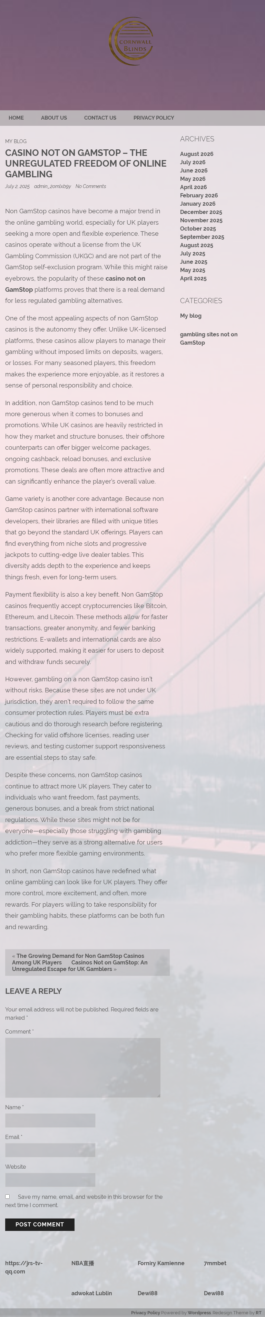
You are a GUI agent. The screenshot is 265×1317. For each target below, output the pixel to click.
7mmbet (215, 1263)
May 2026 (193, 179)
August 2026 (197, 154)
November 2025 (201, 220)
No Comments (91, 186)
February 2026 (199, 195)
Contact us (100, 118)
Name (14, 1107)
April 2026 (193, 187)
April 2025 (193, 278)
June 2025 (193, 262)
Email (13, 1137)
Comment (19, 1031)
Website (15, 1167)
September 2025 (202, 237)
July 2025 (192, 253)
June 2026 (194, 170)
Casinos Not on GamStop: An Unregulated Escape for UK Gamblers (80, 965)
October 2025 (198, 228)
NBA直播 (82, 1263)
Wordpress (199, 1312)
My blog (16, 141)
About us (54, 118)
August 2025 (196, 245)
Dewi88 (148, 1293)
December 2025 (201, 212)
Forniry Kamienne (161, 1263)
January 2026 (198, 203)
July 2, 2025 (18, 186)
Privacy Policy (154, 118)
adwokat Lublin (91, 1293)
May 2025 (192, 270)
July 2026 (193, 162)
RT (259, 1312)
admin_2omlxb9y (52, 186)
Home (16, 118)
